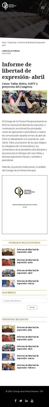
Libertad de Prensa (11, 51)
